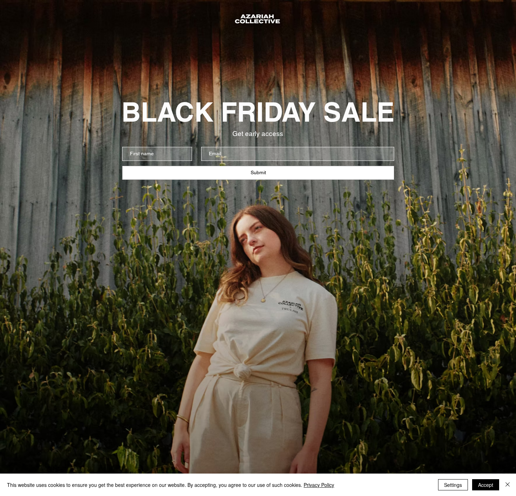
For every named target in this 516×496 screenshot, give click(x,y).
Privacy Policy (319, 484)
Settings (453, 484)
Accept (485, 484)
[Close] (507, 484)
